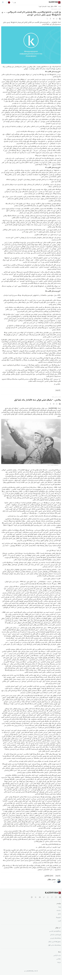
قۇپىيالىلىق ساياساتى (55, 935)
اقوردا (40, 6)
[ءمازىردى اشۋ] (3, 2)
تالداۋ (59, 914)
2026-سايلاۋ (54, 6)
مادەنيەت (58, 390)
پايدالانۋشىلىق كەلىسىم (55, 931)
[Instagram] (60, 19)
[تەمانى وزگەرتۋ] (8, 2)
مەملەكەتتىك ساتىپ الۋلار (54, 945)
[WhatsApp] (57, 19)
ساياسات (59, 911)
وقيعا (49, 6)
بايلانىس (58, 959)
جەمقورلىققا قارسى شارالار (54, 942)
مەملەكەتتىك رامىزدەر (55, 938)
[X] (47, 19)
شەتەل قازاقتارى (49, 876)
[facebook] (52, 897)
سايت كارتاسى (57, 956)
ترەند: (59, 6)
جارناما (59, 963)
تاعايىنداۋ (44, 6)
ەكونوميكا (58, 918)
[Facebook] (50, 19)
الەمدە (59, 921)
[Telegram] (53, 19)
